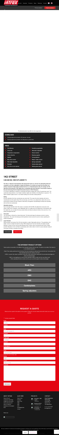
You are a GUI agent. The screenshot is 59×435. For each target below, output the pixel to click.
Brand (5, 320)
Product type (6, 337)
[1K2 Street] (58, 217)
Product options (8, 231)
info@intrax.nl (48, 408)
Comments (6, 364)
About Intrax (19, 398)
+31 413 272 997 (49, 406)
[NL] (48, 3)
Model (5, 329)
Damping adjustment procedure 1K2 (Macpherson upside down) (20, 139)
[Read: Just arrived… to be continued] (32, 408)
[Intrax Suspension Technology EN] (11, 3)
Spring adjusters (29, 290)
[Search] (5, 9)
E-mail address (7, 346)
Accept (25, 432)
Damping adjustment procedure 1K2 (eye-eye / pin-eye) (18, 137)
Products (19, 399)
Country (5, 360)
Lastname (6, 342)
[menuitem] (19, 3)
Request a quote (17, 231)
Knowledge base (20, 407)
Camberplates (29, 285)
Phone (5, 350)
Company (6, 324)
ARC (29, 270)
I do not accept (33, 432)
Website (5, 356)
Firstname (6, 333)
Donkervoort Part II (37, 403)
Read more (6, 412)
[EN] (51, 3)
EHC (29, 280)
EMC (29, 275)
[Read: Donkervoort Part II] (32, 404)
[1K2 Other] (1, 217)
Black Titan (29, 265)
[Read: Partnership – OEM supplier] (32, 399)
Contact (19, 409)
